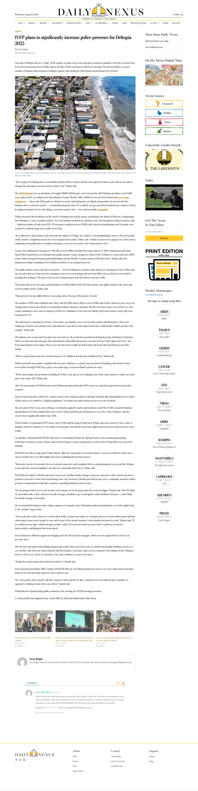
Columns (176, 23)
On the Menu (101, 23)
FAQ (74, 766)
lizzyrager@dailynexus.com (120, 662)
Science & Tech (74, 23)
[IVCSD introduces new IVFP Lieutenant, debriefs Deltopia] (34, 621)
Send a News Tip (118, 761)
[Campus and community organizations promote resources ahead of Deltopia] (115, 621)
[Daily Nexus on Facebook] (16, 760)
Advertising (116, 756)
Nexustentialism (138, 23)
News (20, 23)
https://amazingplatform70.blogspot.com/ (75, 707)
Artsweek (57, 23)
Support (153, 751)
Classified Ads (117, 766)
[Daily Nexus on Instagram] (24, 760)
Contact (115, 751)
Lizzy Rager (23, 49)
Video (124, 23)
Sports (31, 23)
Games (166, 23)
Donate (152, 756)
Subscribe (164, 238)
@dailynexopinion (155, 295)
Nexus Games (154, 95)
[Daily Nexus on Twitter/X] (20, 760)
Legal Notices (78, 771)
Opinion (43, 23)
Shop (151, 761)
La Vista (153, 23)
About (76, 751)
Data (88, 23)
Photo (115, 23)
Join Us (76, 761)
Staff (75, 756)
